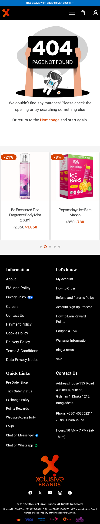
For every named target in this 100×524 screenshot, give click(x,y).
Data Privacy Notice (22, 359)
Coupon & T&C (66, 331)
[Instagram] (60, 493)
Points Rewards (17, 408)
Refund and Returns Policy (75, 297)
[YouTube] (50, 493)
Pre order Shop (17, 382)
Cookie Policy (17, 333)
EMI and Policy (18, 288)
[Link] (95, 13)
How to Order (65, 288)
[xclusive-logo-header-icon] (14, 12)
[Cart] (83, 13)
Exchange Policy (18, 400)
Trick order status (19, 391)
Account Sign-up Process (74, 307)
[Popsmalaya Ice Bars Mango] (75, 176)
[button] (72, 13)
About (11, 279)
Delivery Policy (18, 342)
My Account (64, 279)
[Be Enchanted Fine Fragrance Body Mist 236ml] (25, 176)
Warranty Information (71, 340)
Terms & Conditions (22, 351)
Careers (12, 306)
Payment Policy (19, 324)
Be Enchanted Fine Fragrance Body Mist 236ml (25, 215)
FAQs (10, 426)
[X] (40, 493)
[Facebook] (30, 493)
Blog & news (65, 350)
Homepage (50, 120)
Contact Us (15, 315)
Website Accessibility (21, 417)
